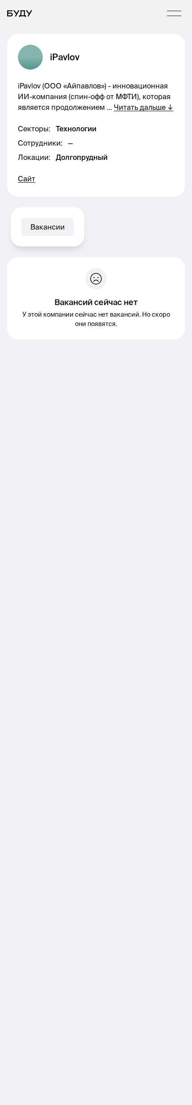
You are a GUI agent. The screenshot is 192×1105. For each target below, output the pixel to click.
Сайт (26, 179)
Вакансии (47, 227)
